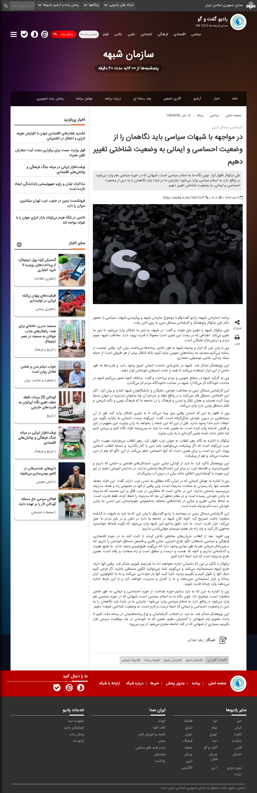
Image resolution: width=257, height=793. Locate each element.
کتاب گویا (159, 727)
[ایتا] (44, 35)
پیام (214, 727)
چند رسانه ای (142, 98)
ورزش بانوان (213, 757)
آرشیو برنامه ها (88, 34)
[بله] (24, 35)
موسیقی (159, 754)
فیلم (106, 34)
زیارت (237, 774)
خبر (239, 721)
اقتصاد (188, 721)
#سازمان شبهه (194, 660)
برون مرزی (234, 768)
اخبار (217, 98)
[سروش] (34, 35)
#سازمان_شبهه (172, 660)
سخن (161, 741)
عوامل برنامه (84, 98)
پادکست (160, 761)
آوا (215, 721)
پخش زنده (66, 34)
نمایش (236, 754)
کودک (161, 721)
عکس (118, 34)
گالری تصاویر (172, 98)
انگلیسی (186, 768)
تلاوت (237, 734)
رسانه (200, 115)
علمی (131, 34)
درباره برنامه (113, 98)
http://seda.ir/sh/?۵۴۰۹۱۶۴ (183, 198)
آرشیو (197, 98)
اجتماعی (146, 34)
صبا (214, 741)
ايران (238, 727)
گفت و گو (210, 748)
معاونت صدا (76, 721)
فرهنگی (163, 34)
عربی (189, 761)
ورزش (188, 754)
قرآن (238, 748)
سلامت (236, 741)
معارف (188, 748)
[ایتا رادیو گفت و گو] (69, 688)
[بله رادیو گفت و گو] (57, 688)
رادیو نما (78, 741)
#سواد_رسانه (152, 660)
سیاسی (196, 34)
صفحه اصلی (233, 115)
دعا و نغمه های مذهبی (150, 748)
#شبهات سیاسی (131, 660)
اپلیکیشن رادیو (74, 727)
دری (214, 768)
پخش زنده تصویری (50, 98)
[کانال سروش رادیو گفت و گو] (80, 688)
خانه (235, 98)
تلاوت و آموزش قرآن (151, 734)
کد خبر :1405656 (178, 115)
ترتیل (188, 727)
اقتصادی (180, 34)
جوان (188, 734)
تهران (213, 734)
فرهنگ (187, 741)
